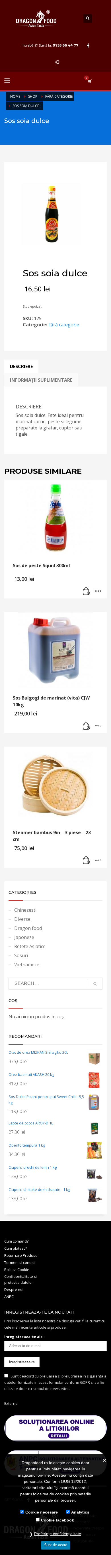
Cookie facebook (57, 1520)
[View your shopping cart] (89, 81)
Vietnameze (26, 964)
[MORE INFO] (98, 591)
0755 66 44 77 (65, 45)
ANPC (9, 1296)
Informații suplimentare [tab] (41, 380)
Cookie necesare (41, 1512)
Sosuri (21, 955)
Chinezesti (25, 910)
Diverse (22, 919)
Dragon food (28, 928)
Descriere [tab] (21, 366)
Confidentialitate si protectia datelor (20, 1279)
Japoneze (24, 937)
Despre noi (13, 1289)
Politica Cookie (16, 1269)
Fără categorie (63, 325)
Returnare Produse (21, 1255)
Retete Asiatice (30, 946)
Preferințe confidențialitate (57, 1533)
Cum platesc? (15, 1248)
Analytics (80, 1512)
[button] (86, 591)
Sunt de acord (55, 1545)
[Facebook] (88, 45)
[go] (95, 984)
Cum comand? (16, 1241)
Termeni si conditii (19, 1262)
